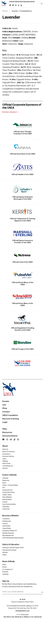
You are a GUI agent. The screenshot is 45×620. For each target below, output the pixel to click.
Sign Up (5, 581)
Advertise (5, 574)
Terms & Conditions (17, 602)
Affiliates (5, 461)
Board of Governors (8, 451)
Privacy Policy (29, 602)
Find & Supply (24, 614)
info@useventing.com (22, 610)
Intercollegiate (7, 497)
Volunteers (5, 506)
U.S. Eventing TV (7, 569)
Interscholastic (7, 499)
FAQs (4, 429)
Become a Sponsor (9, 112)
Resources (7, 432)
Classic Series (6, 494)
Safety (4, 554)
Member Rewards (8, 533)
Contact (6, 412)
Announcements (10, 436)
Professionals (6, 521)
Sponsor (5, 468)
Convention (6, 518)
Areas (4, 458)
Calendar (5, 478)
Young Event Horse (8, 492)
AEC (3, 487)
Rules (4, 483)
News (4, 564)
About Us (5, 449)
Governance (6, 454)
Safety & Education (10, 544)
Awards (4, 502)
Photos (4, 567)
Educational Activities (9, 550)
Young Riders (6, 528)
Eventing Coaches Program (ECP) (13, 547)
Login (4, 422)
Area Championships (9, 504)
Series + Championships (10, 485)
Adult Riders (6, 526)
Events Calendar (9, 475)
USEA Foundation (10, 415)
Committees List (7, 466)
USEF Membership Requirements (12, 538)
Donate (5, 401)
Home (5, 11)
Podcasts (5, 571)
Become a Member (10, 516)
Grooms (5, 523)
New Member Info (8, 535)
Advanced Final (7, 490)
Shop (4, 408)
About (5, 446)
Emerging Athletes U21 (9, 530)
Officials (5, 552)
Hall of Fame (6, 463)
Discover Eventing (10, 419)
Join (4, 405)
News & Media (8, 561)
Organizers (6, 509)
